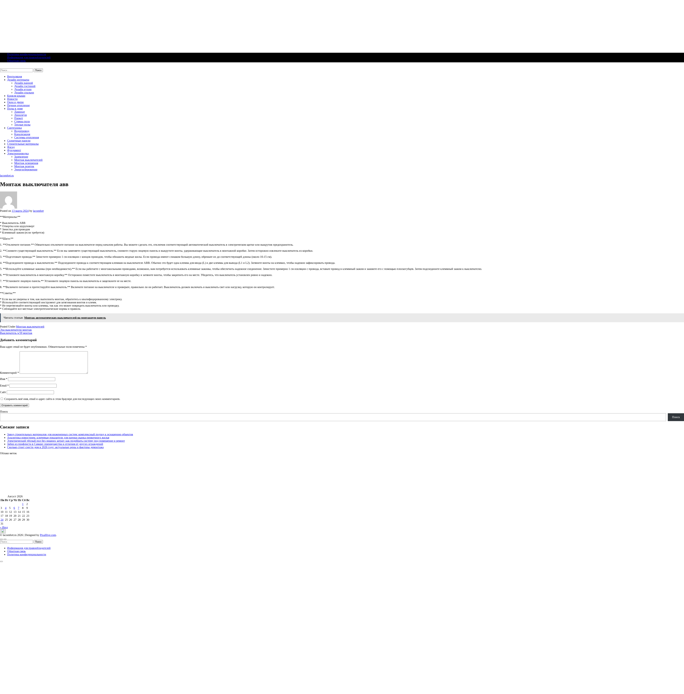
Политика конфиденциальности (26, 54)
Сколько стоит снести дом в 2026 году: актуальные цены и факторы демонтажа (55, 447)
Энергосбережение (25, 169)
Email (4, 385)
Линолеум (20, 114)
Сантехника (14, 127)
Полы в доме (15, 108)
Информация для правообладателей (29, 57)
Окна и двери (15, 102)
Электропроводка (18, 153)
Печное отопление (18, 105)
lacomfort (38, 210)
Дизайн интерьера (18, 79)
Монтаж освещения (26, 163)
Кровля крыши (16, 95)
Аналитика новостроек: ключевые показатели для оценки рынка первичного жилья (58, 437)
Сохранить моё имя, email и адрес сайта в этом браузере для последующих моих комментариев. (62, 398)
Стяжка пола (22, 121)
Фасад (11, 147)
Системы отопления (26, 137)
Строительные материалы (23, 143)
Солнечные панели (18, 140)
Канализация (22, 134)
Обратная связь (16, 60)
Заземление (21, 156)
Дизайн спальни (24, 92)
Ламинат (19, 111)
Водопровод (21, 131)
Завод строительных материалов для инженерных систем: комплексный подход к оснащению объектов (70, 434)
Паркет (18, 118)
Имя (3, 378)
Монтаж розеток (24, 166)
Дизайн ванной (23, 82)
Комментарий (9, 372)
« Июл (4, 527)
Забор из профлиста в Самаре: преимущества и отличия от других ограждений (55, 444)
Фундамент (14, 150)
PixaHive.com (48, 535)
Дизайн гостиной (24, 86)
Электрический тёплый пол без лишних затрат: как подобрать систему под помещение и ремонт (66, 440)
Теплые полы (22, 124)
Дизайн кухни (23, 89)
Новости (12, 98)
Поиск (4, 411)
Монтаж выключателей (28, 159)
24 (2, 519)
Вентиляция (14, 76)
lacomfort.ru (7, 66)
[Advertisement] (107, 25)
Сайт (3, 392)
